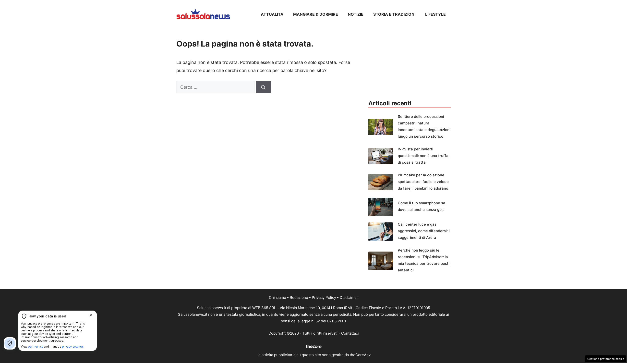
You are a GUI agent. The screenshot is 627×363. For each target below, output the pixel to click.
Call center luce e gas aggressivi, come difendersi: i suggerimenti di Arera (424, 231)
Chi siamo (277, 297)
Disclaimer (349, 297)
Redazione (299, 297)
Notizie (355, 14)
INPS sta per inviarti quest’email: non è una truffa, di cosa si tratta (423, 156)
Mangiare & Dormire (315, 14)
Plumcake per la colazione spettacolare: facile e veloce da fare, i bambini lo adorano (423, 182)
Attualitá (272, 14)
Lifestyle (435, 14)
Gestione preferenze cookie (605, 359)
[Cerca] (263, 87)
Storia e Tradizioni (394, 14)
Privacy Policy (324, 297)
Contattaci (350, 333)
